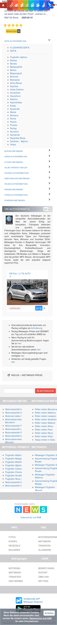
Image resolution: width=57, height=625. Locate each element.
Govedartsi (15, 92)
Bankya (13, 60)
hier (19, 343)
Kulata (13, 105)
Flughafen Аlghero (18, 57)
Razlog (13, 128)
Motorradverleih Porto (15, 432)
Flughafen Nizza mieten (16, 478)
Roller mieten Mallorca (45, 412)
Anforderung (36, 328)
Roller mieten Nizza (44, 432)
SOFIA (13, 50)
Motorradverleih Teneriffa (16, 425)
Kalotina (14, 99)
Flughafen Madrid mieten (16, 461)
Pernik (13, 118)
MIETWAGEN (15, 572)
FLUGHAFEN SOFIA (19, 47)
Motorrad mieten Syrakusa (17, 416)
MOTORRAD (14, 568)
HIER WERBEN (16, 581)
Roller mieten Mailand (45, 422)
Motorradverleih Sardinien (17, 412)
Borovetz (14, 76)
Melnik (13, 112)
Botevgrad (15, 79)
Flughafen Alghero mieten (17, 465)
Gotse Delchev (17, 89)
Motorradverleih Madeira (16, 435)
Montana (14, 115)
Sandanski (15, 134)
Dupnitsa (14, 86)
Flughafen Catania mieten (17, 468)
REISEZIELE (14, 545)
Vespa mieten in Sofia (45, 439)
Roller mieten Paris (43, 429)
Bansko (13, 63)
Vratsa (13, 144)
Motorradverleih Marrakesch (18, 482)
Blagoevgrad (16, 73)
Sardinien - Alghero (19, 141)
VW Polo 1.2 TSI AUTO (19, 273)
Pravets (13, 125)
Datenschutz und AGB (31, 517)
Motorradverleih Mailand (16, 409)
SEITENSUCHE (46, 390)
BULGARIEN (14, 549)
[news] (31, 507)
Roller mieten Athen (44, 426)
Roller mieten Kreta (44, 436)
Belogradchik (16, 66)
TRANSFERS (15, 576)
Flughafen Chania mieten (17, 472)
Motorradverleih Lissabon (17, 429)
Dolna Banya (16, 82)
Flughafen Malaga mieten (17, 458)
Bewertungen (11, 31)
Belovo (13, 70)
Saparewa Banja (17, 138)
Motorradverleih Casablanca (18, 485)
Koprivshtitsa (16, 102)
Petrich (13, 121)
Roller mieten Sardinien (46, 419)
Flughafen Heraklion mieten (18, 475)
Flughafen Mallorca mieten (17, 455)
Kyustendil (14, 108)
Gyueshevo (15, 95)
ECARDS (13, 541)
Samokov (14, 131)
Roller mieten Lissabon (45, 416)
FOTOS (12, 537)
